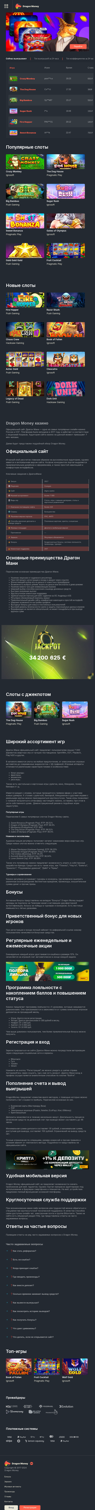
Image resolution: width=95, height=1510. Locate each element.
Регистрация (30, 1508)
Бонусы (7, 1477)
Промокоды (9, 1491)
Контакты (8, 1501)
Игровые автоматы (12, 1486)
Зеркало (8, 1482)
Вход (11, 1508)
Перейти (78, 46)
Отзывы (7, 1496)
